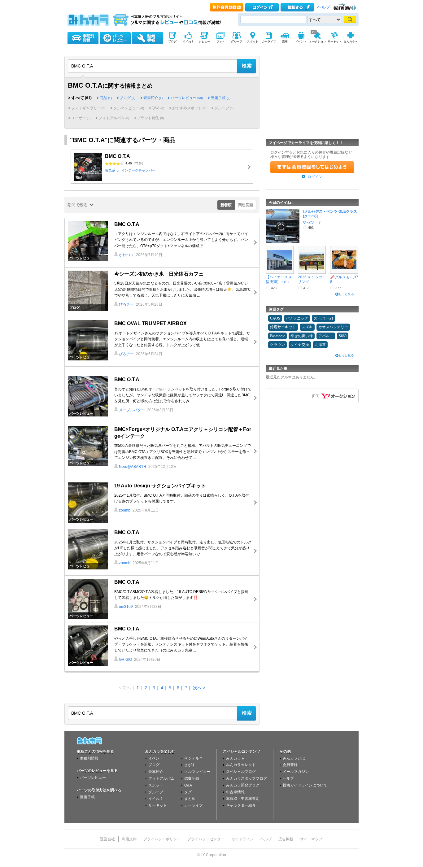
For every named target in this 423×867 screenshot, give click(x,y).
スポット (155, 785)
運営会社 (107, 839)
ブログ (127, 98)
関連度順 (245, 205)
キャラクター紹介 (241, 805)
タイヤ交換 (299, 344)
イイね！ (155, 798)
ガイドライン (242, 839)
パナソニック (297, 318)
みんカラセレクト (241, 765)
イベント (155, 758)
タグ (188, 792)
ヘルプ (323, 7)
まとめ (189, 798)
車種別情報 (89, 758)
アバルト (325, 336)
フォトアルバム (161, 778)
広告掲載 (285, 839)
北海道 (320, 344)
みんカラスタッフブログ (246, 778)
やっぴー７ (312, 222)
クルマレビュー (197, 771)
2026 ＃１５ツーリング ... (312, 279)
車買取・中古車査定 (242, 798)
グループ (155, 792)
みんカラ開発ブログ (242, 785)
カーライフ (193, 805)
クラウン (277, 344)
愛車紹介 (153, 98)
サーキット (157, 805)
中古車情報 (235, 792)
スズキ (307, 327)
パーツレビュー (187, 98)
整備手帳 (220, 98)
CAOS (275, 318)
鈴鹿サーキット (283, 327)
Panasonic (277, 336)
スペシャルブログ (241, 771)
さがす (189, 765)
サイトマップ (311, 839)
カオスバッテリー (333, 327)
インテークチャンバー (138, 170)
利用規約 (129, 839)
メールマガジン (296, 771)
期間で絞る (78, 205)
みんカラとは (294, 758)
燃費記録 (191, 778)
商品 (105, 98)
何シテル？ (193, 758)
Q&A (188, 785)
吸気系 (110, 170)
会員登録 (290, 765)
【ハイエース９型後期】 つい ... (279, 279)
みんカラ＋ (235, 758)
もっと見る (346, 294)
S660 (343, 336)
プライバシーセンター (206, 839)
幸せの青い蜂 (301, 336)
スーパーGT (324, 318)
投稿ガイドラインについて (305, 785)
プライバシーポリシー (162, 839)
